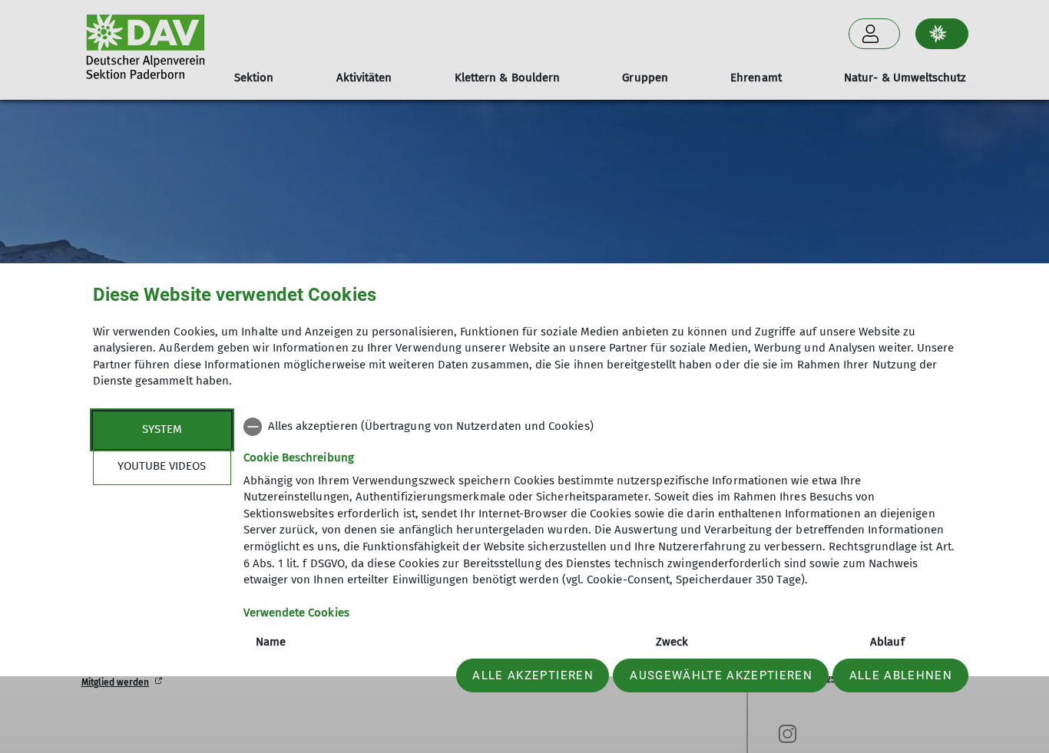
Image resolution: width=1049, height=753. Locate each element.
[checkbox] (600, 426)
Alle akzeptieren (532, 675)
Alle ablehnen (900, 675)
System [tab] (162, 429)
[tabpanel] (600, 573)
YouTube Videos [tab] (161, 466)
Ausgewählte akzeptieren (721, 675)
